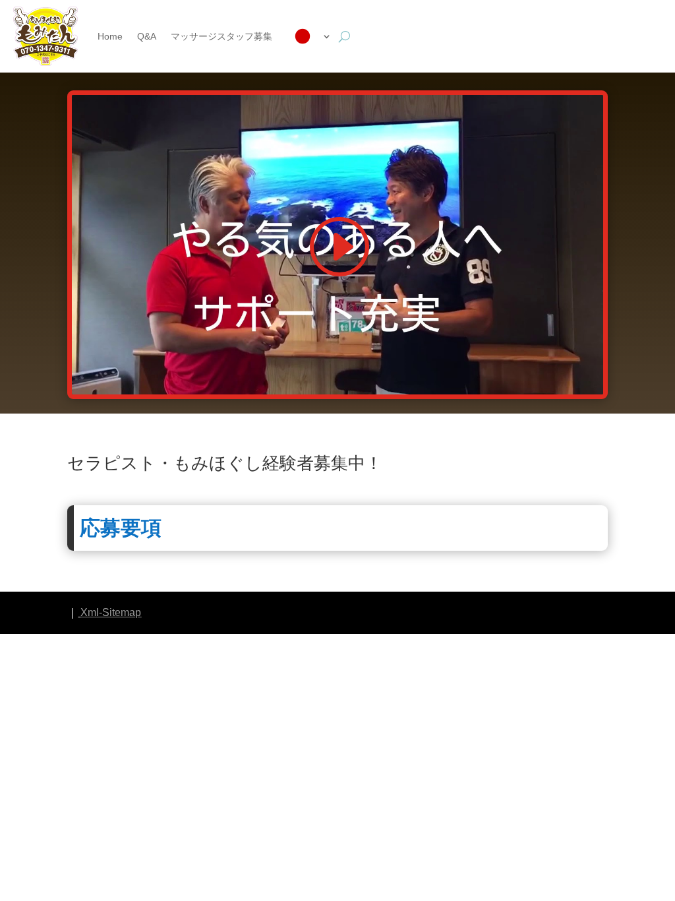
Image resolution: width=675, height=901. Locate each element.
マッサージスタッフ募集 (221, 36)
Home (110, 36)
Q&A (146, 36)
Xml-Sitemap (110, 612)
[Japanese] (309, 36)
